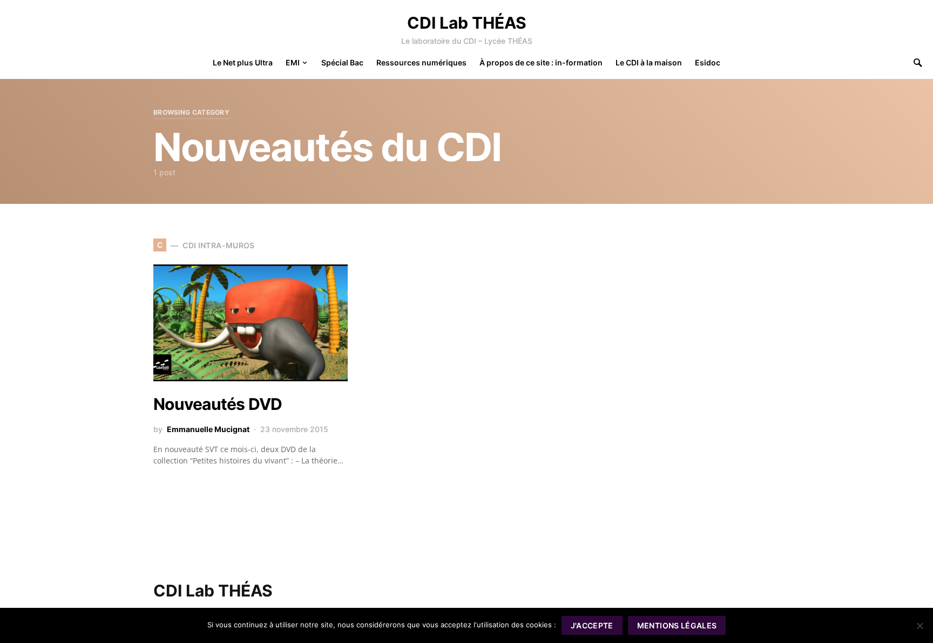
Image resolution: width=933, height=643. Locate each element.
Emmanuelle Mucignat (208, 429)
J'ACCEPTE (592, 625)
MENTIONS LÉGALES (677, 625)
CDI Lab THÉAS (466, 22)
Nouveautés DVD (217, 404)
